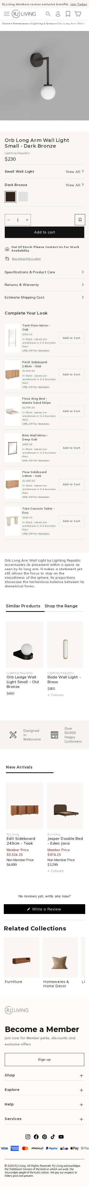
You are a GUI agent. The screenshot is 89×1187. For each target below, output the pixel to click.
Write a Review (54, 910)
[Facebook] (36, 1138)
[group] (23, 734)
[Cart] (78, 14)
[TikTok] (53, 1138)
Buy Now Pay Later (26, 258)
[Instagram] (28, 1138)
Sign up (44, 1059)
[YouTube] (61, 1138)
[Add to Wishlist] (80, 219)
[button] (6, 13)
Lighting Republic (17, 153)
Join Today (78, 4)
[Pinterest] (44, 1138)
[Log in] (58, 14)
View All (73, 172)
